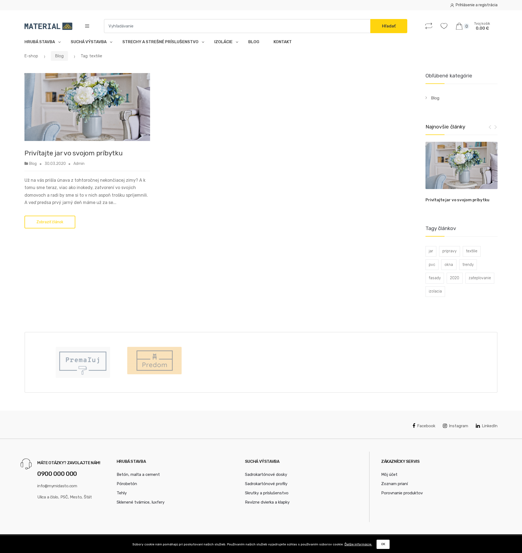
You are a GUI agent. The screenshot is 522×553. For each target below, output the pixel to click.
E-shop (31, 56)
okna (449, 264)
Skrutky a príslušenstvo (266, 493)
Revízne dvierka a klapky (267, 502)
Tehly (122, 493)
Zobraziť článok (49, 222)
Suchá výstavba (89, 41)
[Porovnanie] (430, 26)
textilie (471, 251)
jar (431, 251)
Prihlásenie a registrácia (477, 5)
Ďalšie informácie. (358, 544)
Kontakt (283, 41)
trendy (468, 264)
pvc (432, 264)
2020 (454, 278)
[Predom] (154, 360)
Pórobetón (127, 483)
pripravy (449, 251)
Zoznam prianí (394, 483)
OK (383, 544)
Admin (79, 163)
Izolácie (224, 41)
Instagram (458, 425)
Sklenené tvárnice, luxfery (140, 502)
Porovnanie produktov (402, 493)
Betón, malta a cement (138, 474)
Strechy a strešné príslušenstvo (161, 41)
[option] (461, 173)
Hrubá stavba (40, 41)
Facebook (426, 425)
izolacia (435, 291)
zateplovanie (480, 278)
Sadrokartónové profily (266, 483)
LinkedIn (490, 425)
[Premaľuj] (83, 362)
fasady (435, 278)
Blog (253, 41)
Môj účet (389, 474)
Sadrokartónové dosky (266, 474)
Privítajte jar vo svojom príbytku (73, 153)
